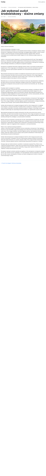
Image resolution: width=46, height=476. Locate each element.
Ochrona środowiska (12, 7)
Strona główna (41, 2)
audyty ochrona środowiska (7, 46)
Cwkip (3, 2)
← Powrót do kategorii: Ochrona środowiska (11, 163)
